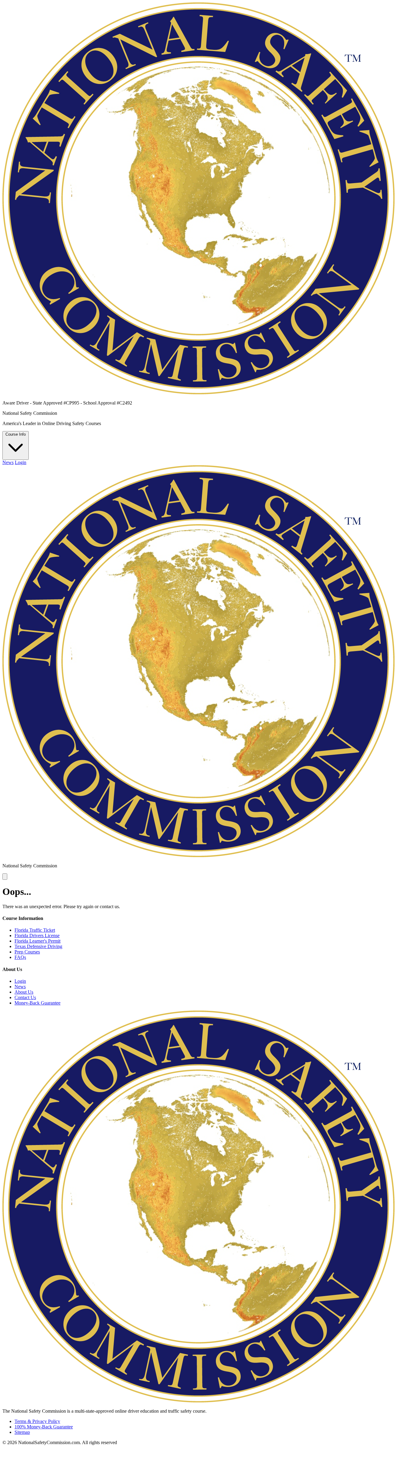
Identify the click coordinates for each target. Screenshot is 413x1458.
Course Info (15, 434)
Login (20, 462)
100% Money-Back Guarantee (44, 1426)
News (8, 462)
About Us (24, 992)
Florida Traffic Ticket (35, 930)
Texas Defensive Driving (38, 946)
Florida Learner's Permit (37, 941)
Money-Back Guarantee (37, 1002)
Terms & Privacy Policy (37, 1421)
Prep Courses (27, 951)
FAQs (20, 957)
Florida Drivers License (37, 935)
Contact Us (25, 997)
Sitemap (22, 1432)
